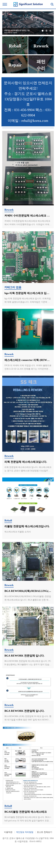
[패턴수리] (41, 73)
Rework (9, 209)
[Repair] (15, 73)
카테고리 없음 (12, 287)
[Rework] (41, 54)
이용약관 (8, 832)
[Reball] (15, 54)
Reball (8, 520)
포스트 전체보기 (44, 832)
